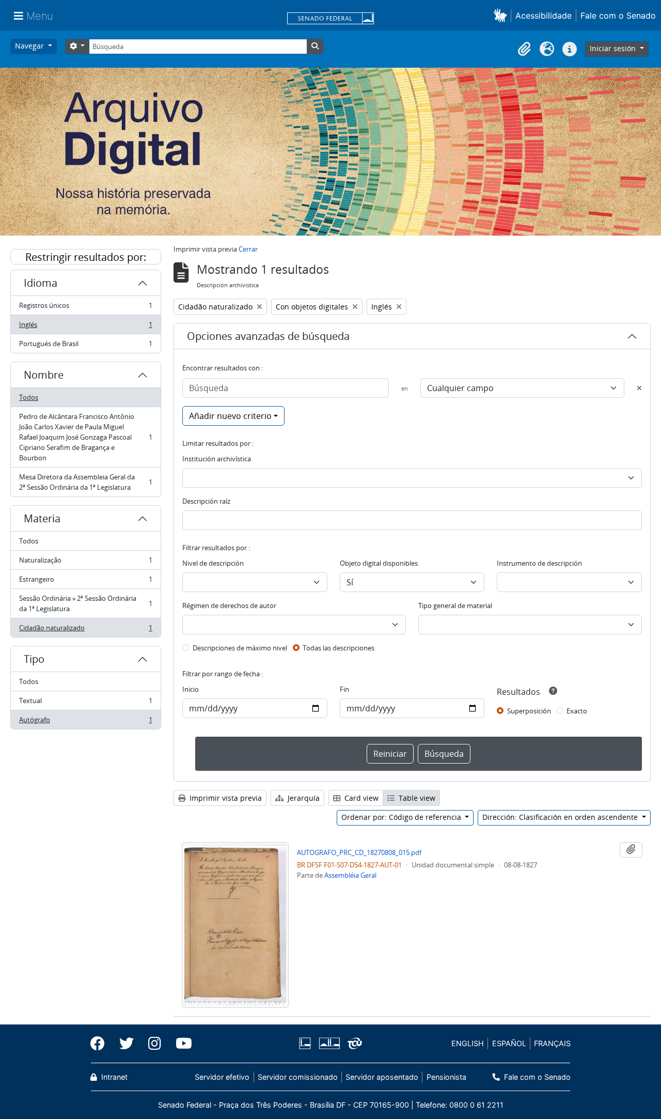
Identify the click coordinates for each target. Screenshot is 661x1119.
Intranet (113, 1077)
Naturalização (85, 562)
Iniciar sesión (614, 48)
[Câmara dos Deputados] (306, 1043)
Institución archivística (216, 458)
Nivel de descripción (213, 563)
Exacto (576, 711)
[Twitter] (126, 1043)
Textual (85, 703)
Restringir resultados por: (85, 257)
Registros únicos (85, 308)
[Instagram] (154, 1043)
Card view (360, 798)
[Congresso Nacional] (328, 1043)
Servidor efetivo (222, 1077)
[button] (502, 15)
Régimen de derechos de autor (229, 605)
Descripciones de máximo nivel (240, 647)
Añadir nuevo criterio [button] (230, 416)
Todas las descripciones (338, 647)
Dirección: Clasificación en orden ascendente (561, 817)
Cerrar (248, 249)
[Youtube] (180, 1043)
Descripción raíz (206, 501)
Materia (42, 518)
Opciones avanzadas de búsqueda (268, 336)
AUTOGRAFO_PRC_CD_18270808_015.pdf (359, 852)
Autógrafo (85, 722)
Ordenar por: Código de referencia (402, 817)
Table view (416, 798)
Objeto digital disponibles (379, 563)
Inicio (190, 689)
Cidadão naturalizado (85, 630)
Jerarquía (303, 798)
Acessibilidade (543, 15)
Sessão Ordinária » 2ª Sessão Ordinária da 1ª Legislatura (85, 603)
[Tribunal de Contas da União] (353, 1043)
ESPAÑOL (509, 1043)
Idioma (40, 283)
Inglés (85, 327)
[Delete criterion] (639, 388)
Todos (28, 397)
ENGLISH (467, 1043)
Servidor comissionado (298, 1077)
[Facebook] (101, 1043)
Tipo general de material (455, 605)
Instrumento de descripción (539, 563)
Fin (344, 689)
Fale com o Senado (618, 15)
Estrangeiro (85, 581)
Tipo (34, 659)
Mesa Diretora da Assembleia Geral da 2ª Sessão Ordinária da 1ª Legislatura (85, 482)
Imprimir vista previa (224, 798)
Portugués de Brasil (85, 346)
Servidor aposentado (381, 1077)
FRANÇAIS (552, 1043)
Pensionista (446, 1077)
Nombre (44, 375)
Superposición (529, 711)
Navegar (30, 46)
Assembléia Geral (350, 875)
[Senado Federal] (330, 19)
